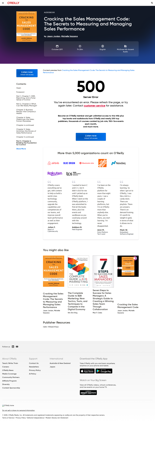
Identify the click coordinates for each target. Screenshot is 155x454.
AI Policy (32, 374)
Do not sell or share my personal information (18, 410)
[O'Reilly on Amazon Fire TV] (88, 394)
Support (33, 358)
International (56, 358)
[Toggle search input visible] (152, 3)
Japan (52, 367)
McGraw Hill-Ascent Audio (125, 50)
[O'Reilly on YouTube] (17, 346)
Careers (5, 367)
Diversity (6, 384)
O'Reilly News (7, 370)
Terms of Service (8, 418)
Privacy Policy (35, 370)
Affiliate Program (9, 381)
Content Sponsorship (11, 388)
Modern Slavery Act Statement (57, 418)
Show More (21, 149)
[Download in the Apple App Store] (87, 373)
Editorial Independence (35, 418)
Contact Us (33, 363)
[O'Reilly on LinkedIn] (13, 346)
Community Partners (10, 377)
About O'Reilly (9, 358)
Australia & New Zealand (60, 363)
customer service (94, 105)
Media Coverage (9, 374)
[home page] (13, 3)
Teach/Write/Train (10, 363)
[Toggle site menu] (3, 3)
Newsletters (34, 367)
